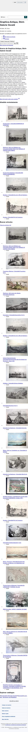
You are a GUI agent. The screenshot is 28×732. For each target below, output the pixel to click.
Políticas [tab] (12, 41)
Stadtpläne (14, 697)
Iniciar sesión (20, 2)
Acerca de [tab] (7, 41)
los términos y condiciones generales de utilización (15, 724)
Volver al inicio (14, 701)
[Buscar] (25, 17)
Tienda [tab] (2, 41)
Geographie (21, 695)
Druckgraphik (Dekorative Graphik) (9, 695)
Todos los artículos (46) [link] (5, 225)
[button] (15, 43)
